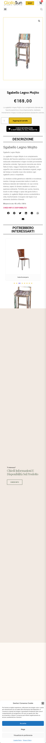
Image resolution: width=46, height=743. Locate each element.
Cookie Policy (17, 740)
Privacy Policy (27, 740)
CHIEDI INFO (14, 482)
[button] (43, 703)
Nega (23, 729)
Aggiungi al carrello (20, 121)
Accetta (23, 723)
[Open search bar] (41, 9)
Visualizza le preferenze (23, 735)
